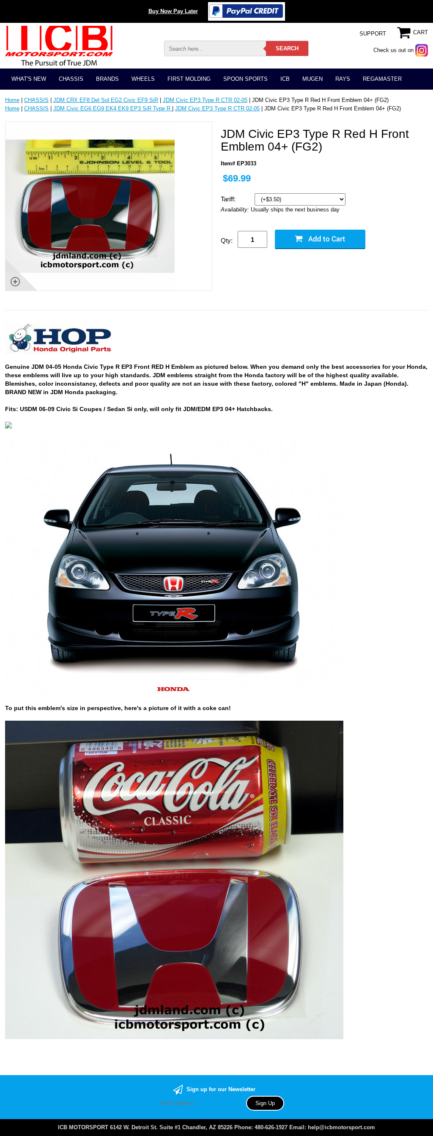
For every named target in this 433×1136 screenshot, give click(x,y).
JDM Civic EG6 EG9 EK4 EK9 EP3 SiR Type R (112, 108)
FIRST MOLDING (189, 79)
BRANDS (107, 79)
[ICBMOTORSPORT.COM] (59, 45)
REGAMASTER (382, 79)
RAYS (342, 79)
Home (12, 100)
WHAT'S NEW (28, 79)
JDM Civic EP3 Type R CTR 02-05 (205, 100)
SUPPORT (372, 33)
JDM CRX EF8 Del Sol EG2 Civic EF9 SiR (105, 100)
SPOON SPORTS (245, 79)
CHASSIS (71, 79)
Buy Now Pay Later (173, 11)
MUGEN (312, 79)
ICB (285, 79)
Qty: (227, 240)
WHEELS (143, 79)
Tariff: (229, 199)
